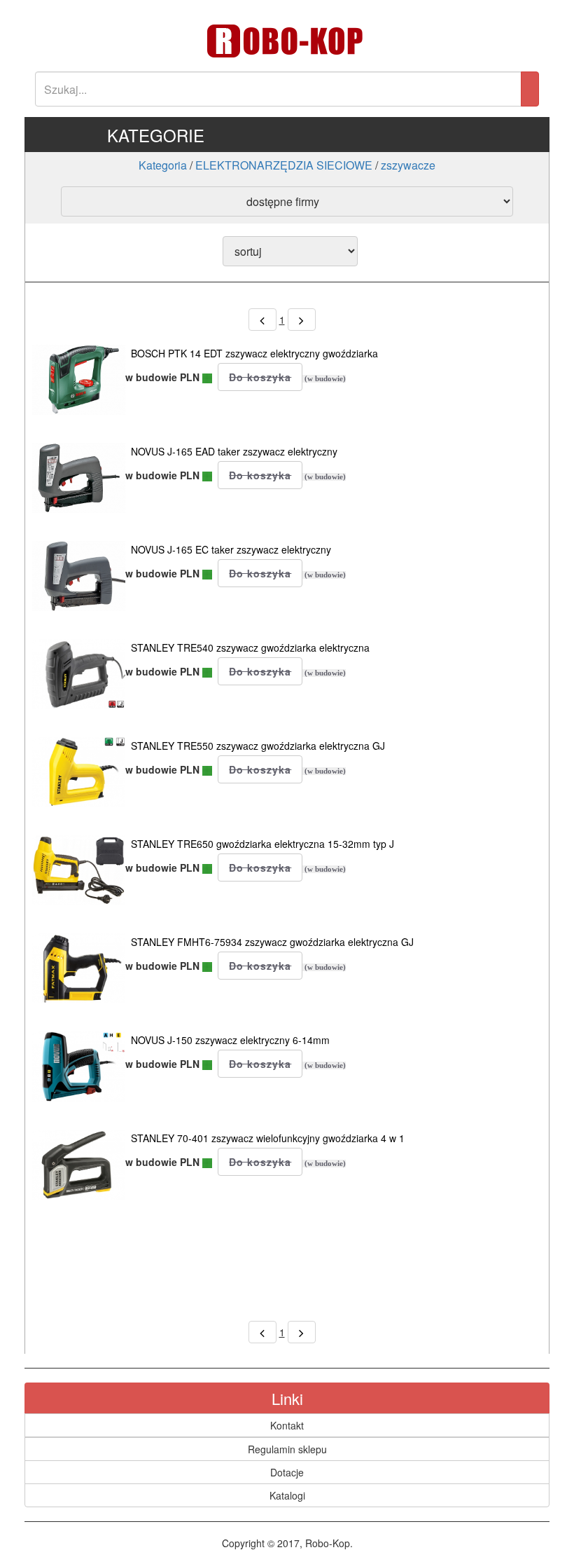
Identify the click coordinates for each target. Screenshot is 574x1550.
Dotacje (287, 1472)
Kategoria (163, 165)
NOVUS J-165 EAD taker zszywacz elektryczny (234, 451)
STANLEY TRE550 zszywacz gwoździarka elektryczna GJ (258, 746)
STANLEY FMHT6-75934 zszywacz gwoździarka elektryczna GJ (272, 942)
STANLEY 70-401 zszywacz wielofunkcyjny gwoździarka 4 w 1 (268, 1138)
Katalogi (287, 1495)
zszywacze (408, 165)
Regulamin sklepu (287, 1449)
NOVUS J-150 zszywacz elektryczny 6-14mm (230, 1040)
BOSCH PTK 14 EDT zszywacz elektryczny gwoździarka (254, 353)
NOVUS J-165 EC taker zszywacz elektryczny (231, 549)
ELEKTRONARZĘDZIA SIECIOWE (283, 165)
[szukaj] (530, 89)
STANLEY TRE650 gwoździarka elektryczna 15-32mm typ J (262, 844)
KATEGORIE (155, 135)
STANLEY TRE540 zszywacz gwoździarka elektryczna (250, 647)
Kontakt (287, 1425)
